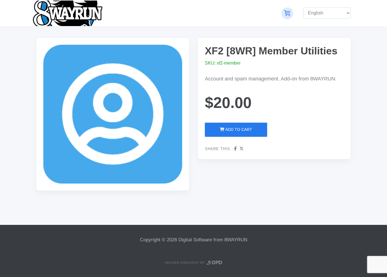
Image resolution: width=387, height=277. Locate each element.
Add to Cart (238, 129)
